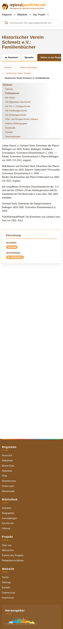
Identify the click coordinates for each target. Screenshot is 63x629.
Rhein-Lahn (8, 486)
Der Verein (10, 97)
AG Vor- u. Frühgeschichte (17, 106)
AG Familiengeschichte (16, 110)
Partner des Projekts (13, 555)
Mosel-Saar (8, 465)
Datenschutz (8, 592)
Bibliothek (22, 14)
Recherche (8, 523)
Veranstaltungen (12, 136)
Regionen (7, 14)
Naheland (7, 470)
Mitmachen (8, 550)
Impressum (8, 597)
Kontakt (9, 132)
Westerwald (8, 491)
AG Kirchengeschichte (15, 115)
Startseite (7, 85)
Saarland (12, 247)
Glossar (6, 528)
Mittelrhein (7, 460)
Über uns (7, 545)
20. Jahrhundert (15, 257)
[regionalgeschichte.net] (24, 6)
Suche (5, 577)
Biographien (8, 513)
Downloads (10, 128)
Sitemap (6, 582)
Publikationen (12, 93)
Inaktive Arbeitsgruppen (16, 123)
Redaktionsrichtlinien (13, 560)
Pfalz (4, 475)
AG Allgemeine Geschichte (18, 102)
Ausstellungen (9, 518)
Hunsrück (7, 455)
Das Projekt (39, 14)
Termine (9, 89)
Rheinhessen (9, 481)
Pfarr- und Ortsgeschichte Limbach (21, 119)
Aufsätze (6, 508)
